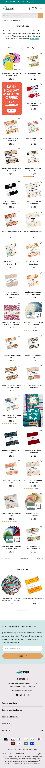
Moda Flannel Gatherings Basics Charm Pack (11, 293)
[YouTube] (17, 696)
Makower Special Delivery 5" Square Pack (33, 323)
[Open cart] (36, 8)
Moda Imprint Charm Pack (33, 356)
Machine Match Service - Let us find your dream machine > (22, 1)
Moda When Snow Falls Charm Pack (33, 547)
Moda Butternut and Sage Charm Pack (33, 293)
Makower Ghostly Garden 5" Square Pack (11, 74)
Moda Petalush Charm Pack (11, 481)
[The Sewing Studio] (9, 11)
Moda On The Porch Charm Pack (33, 104)
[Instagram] (21, 696)
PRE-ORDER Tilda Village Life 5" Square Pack (11, 323)
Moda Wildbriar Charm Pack (33, 74)
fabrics (33, 636)
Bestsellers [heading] (22, 569)
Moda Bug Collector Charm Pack (33, 202)
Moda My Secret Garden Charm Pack (33, 386)
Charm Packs (16, 20)
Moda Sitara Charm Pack (11, 232)
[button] (33, 176)
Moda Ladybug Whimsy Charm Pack (12, 139)
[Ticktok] (24, 696)
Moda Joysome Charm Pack (33, 139)
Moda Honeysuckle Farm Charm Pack (11, 170)
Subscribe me (22, 656)
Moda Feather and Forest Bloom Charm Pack (11, 386)
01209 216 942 (22, 679)
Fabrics (9, 20)
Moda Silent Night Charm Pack (11, 514)
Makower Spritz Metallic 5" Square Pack (11, 547)
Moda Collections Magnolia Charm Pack (11, 202)
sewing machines (8, 639)
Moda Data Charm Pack (33, 232)
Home (4, 20)
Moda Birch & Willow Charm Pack (33, 263)
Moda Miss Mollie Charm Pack (11, 451)
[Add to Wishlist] (19, 54)
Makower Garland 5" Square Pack (33, 514)
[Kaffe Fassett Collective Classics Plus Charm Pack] (11, 585)
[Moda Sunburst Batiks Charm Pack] (33, 585)
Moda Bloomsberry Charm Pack (11, 263)
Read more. (34, 39)
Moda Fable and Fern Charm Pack (33, 170)
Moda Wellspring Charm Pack (12, 356)
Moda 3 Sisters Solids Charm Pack (33, 451)
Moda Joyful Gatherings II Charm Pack (33, 481)
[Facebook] (28, 696)
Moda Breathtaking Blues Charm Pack (11, 416)
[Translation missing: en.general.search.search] (40, 15)
